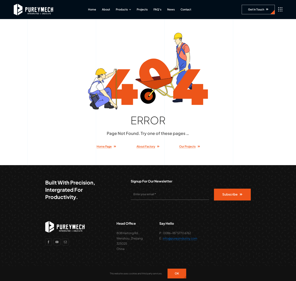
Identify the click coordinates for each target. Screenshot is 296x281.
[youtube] (57, 242)
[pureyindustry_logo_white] (33, 5)
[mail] (65, 242)
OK (177, 273)
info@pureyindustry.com (180, 238)
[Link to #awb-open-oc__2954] (280, 9)
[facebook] (48, 242)
